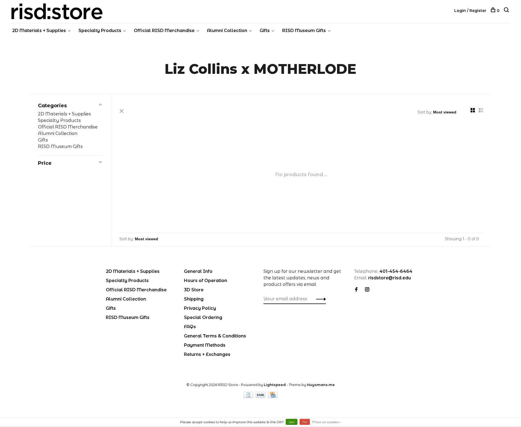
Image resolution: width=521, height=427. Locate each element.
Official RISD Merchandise (164, 30)
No (305, 422)
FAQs (190, 326)
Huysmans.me (321, 384)
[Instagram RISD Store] (367, 289)
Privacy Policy (200, 308)
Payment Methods (204, 345)
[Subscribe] (319, 299)
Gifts (265, 30)
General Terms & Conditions (215, 336)
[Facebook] (356, 289)
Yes (291, 422)
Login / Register (470, 10)
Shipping (194, 299)
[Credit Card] (273, 396)
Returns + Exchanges (207, 354)
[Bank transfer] (261, 396)
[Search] (507, 10)
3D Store (194, 289)
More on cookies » (326, 422)
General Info (198, 271)
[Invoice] (248, 396)
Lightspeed (275, 384)
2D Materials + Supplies (39, 30)
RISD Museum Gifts (304, 30)
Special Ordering (203, 317)
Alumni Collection (227, 30)
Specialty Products (99, 30)
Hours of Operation (205, 280)
